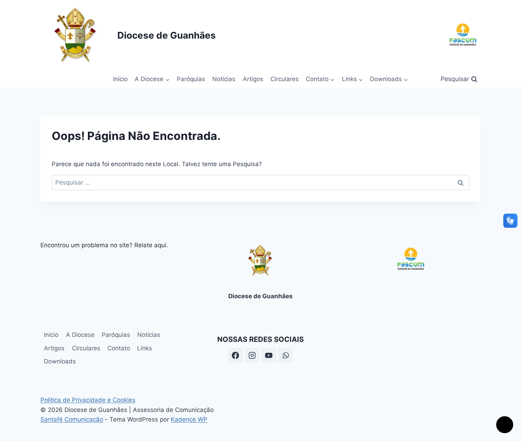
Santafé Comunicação (71, 419)
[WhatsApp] (285, 355)
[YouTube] (269, 355)
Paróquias (191, 79)
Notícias (223, 79)
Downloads (60, 361)
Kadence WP (189, 419)
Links (144, 348)
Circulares (284, 79)
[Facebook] (235, 355)
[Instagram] (252, 355)
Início (120, 79)
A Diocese (80, 334)
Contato (118, 348)
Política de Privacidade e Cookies (87, 399)
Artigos (253, 79)
